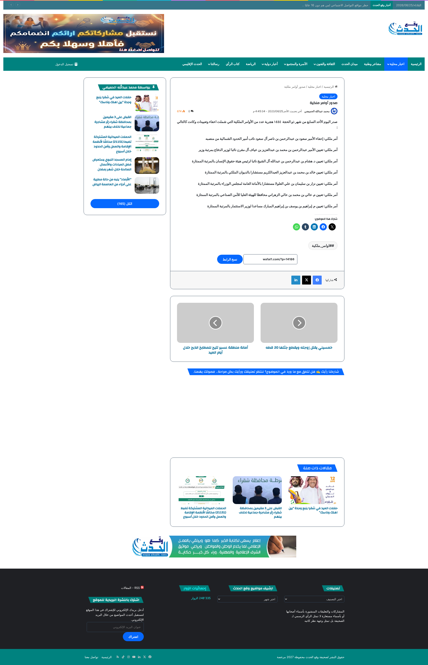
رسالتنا (215, 64)
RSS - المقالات (131, 588)
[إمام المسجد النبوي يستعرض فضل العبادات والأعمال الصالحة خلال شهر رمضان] (147, 165)
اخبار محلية (397, 64)
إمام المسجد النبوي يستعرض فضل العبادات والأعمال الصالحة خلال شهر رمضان (112, 164)
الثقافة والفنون (325, 64)
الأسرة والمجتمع (297, 64)
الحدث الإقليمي (192, 64)
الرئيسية (416, 64)
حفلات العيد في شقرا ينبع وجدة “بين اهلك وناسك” (313, 510)
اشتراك (133, 637)
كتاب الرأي (233, 64)
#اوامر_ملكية (322, 245)
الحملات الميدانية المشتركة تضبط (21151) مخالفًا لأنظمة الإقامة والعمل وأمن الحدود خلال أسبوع (203, 512)
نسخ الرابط (230, 259)
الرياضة (251, 64)
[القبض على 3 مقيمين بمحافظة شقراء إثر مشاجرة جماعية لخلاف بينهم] (257, 490)
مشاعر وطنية (372, 64)
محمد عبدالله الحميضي (316, 111)
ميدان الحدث (350, 64)
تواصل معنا (91, 657)
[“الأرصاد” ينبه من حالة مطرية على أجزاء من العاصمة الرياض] (147, 185)
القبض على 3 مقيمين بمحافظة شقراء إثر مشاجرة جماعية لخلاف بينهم (260, 512)
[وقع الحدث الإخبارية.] (406, 28)
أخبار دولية (271, 64)
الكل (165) (124, 203)
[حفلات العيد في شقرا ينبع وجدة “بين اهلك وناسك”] (312, 490)
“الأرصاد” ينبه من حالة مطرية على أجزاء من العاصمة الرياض (112, 182)
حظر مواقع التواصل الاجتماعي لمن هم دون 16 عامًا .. (335, 5)
